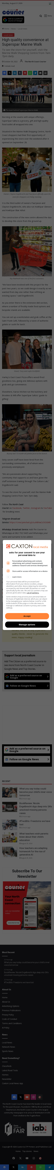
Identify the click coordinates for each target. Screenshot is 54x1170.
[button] (27, 577)
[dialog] (27, 585)
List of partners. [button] (33, 593)
